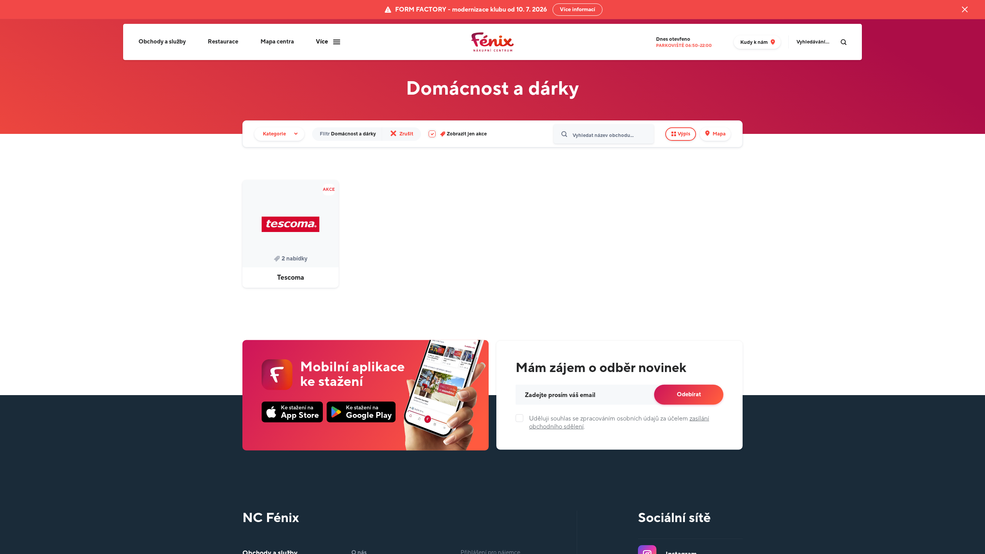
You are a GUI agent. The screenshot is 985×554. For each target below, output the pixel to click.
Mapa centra (277, 41)
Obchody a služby (162, 41)
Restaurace (223, 41)
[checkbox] (457, 134)
